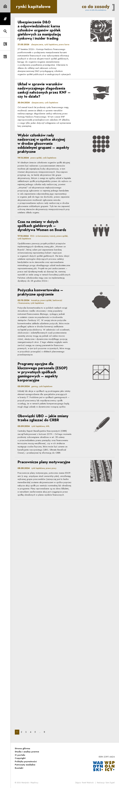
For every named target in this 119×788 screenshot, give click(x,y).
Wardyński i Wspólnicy (29, 782)
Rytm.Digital (110, 782)
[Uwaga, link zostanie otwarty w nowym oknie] (104, 766)
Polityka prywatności (26, 761)
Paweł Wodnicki (88, 782)
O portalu (20, 755)
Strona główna (22, 748)
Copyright (20, 758)
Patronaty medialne (25, 764)
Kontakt (19, 768)
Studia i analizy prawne (27, 751)
